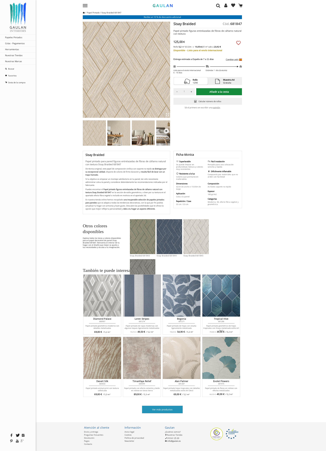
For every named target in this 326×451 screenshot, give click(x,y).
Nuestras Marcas (13, 61)
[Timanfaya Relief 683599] (142, 358)
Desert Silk (102, 381)
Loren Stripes (142, 318)
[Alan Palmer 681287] (181, 358)
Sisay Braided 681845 (193, 255)
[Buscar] (218, 5)
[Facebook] (11, 435)
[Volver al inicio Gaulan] (84, 12)
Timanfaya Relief (142, 381)
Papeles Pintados (13, 37)
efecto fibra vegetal (229, 202)
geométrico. (213, 204)
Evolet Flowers (221, 381)
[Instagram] (23, 435)
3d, (218, 202)
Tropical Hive (221, 318)
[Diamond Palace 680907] (102, 296)
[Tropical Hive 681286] (221, 296)
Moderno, (212, 202)
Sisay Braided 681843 (140, 255)
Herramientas (12, 49)
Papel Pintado (93, 12)
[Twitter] (17, 435)
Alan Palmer (181, 381)
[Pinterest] (11, 441)
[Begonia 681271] (181, 296)
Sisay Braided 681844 (167, 255)
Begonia (181, 318)
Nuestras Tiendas (14, 55)
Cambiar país (232, 59)
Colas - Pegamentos (15, 43)
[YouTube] (17, 441)
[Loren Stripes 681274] (142, 296)
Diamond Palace (102, 318)
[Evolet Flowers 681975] (221, 358)
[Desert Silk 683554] (102, 358)
